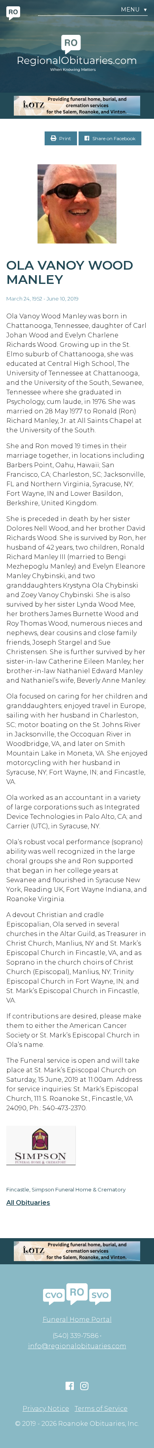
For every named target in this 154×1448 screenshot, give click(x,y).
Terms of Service (101, 1408)
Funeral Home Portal (77, 1319)
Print (64, 138)
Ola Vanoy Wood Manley (69, 272)
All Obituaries (28, 1202)
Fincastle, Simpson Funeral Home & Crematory (66, 1189)
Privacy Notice (46, 1408)
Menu (134, 9)
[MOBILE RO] (77, 106)
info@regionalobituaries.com (77, 1346)
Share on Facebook (113, 138)
